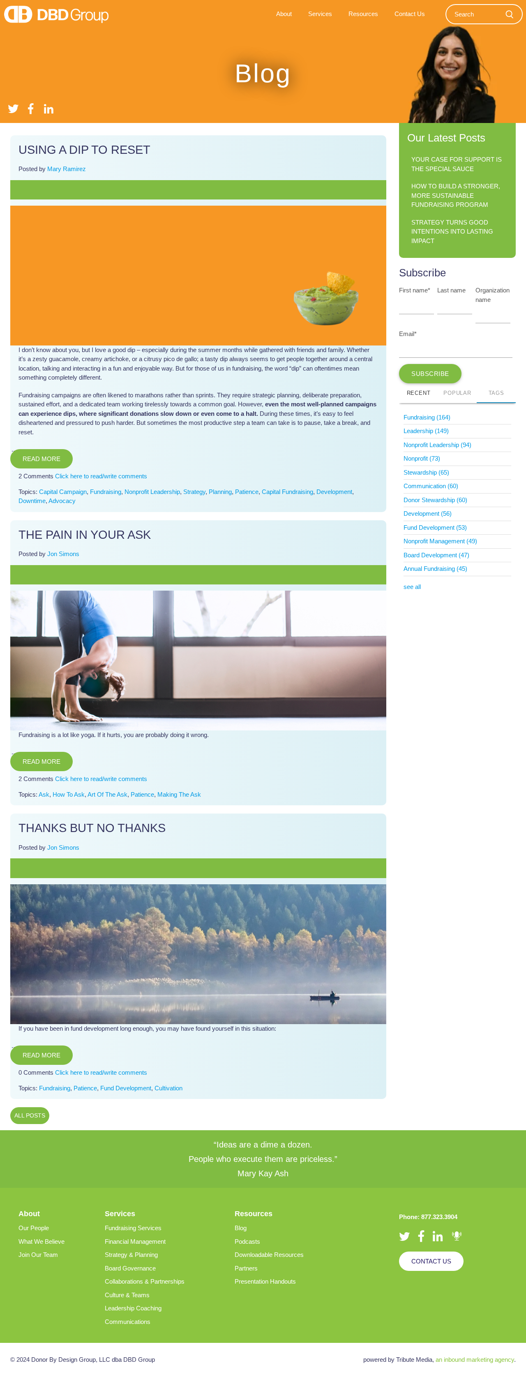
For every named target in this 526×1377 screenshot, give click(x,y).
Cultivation (168, 1088)
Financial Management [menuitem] (135, 1241)
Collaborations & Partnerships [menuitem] (145, 1281)
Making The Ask (179, 794)
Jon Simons (63, 553)
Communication (431, 485)
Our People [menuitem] (33, 1227)
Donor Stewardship (435, 499)
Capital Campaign (63, 491)
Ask (44, 794)
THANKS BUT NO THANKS (92, 828)
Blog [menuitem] (241, 1227)
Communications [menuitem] (127, 1321)
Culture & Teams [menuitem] (127, 1294)
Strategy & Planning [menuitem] (131, 1254)
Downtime (32, 500)
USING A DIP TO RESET (84, 149)
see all (412, 586)
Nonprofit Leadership (152, 491)
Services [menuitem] (320, 13)
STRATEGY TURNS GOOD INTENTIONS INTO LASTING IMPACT (452, 231)
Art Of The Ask (107, 794)
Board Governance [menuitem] (130, 1268)
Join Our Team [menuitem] (38, 1254)
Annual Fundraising (435, 568)
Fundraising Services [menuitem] (133, 1227)
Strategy (194, 491)
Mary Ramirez (66, 168)
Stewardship (426, 472)
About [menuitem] (284, 13)
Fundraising (105, 491)
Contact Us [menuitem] (409, 13)
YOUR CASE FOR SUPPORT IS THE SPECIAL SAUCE (456, 164)
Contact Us (431, 1261)
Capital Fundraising (287, 491)
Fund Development (125, 1088)
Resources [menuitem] (363, 13)
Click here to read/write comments (101, 476)
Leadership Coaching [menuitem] (133, 1308)
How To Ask (69, 794)
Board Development (436, 555)
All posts (29, 1115)
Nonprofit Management (440, 541)
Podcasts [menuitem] (247, 1241)
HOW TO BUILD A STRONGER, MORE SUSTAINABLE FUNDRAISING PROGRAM (455, 195)
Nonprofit (422, 458)
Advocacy (62, 500)
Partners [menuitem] (246, 1268)
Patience (246, 491)
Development (334, 491)
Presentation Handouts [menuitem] (265, 1281)
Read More (41, 458)
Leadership (426, 430)
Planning (220, 491)
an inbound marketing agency (475, 1359)
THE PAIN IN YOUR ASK (84, 534)
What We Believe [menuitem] (41, 1241)
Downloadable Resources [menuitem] (269, 1254)
